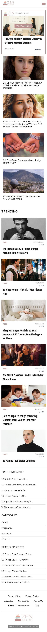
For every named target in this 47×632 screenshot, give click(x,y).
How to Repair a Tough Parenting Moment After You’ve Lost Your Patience (20, 420)
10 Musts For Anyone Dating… (15, 582)
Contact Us (23, 601)
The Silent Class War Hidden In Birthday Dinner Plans (23, 377)
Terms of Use (14, 596)
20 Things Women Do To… (14, 571)
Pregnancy (6, 528)
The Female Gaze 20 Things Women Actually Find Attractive (20, 251)
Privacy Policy (32, 596)
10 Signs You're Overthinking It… (16, 502)
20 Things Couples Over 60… (15, 560)
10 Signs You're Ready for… (14, 490)
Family (4, 522)
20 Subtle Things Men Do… (14, 479)
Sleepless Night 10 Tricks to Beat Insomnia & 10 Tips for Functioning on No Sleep (22, 334)
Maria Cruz (38, 49)
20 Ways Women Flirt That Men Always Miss (22, 292)
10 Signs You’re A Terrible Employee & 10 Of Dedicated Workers (23, 41)
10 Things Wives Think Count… (16, 507)
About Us (38, 601)
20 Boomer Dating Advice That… (17, 577)
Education (6, 533)
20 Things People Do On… (14, 496)
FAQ (37, 606)
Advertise (8, 601)
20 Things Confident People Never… (18, 485)
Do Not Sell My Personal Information (23, 626)
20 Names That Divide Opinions (19, 461)
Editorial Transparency (19, 606)
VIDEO (5, 242)
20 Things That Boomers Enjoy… (16, 554)
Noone (42, 244)
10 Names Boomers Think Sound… (17, 565)
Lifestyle (5, 539)
